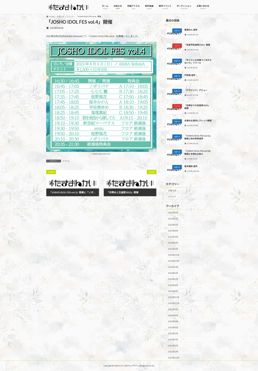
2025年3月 (173, 242)
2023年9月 (173, 309)
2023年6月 (173, 321)
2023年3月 (173, 333)
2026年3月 (173, 224)
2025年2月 (173, 249)
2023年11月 (173, 303)
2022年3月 (173, 351)
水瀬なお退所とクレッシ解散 (198, 120)
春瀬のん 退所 (190, 29)
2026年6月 (173, 212)
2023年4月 (173, 327)
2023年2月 (173, 339)
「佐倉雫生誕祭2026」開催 (197, 44)
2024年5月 (173, 279)
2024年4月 (173, 285)
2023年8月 (173, 315)
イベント (66, 161)
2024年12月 (173, 255)
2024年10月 (173, 261)
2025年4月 (173, 236)
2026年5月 (173, 218)
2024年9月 (173, 267)
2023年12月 (173, 297)
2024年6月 (173, 273)
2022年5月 (173, 345)
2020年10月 (173, 357)
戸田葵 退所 (189, 75)
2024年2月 (173, 291)
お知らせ (172, 190)
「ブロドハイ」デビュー (195, 90)
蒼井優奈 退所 (190, 166)
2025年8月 (173, 230)
